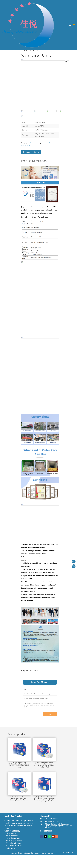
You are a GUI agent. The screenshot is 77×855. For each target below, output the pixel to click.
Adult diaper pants (14, 840)
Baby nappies (11, 833)
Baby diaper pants (13, 838)
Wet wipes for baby (14, 845)
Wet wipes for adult (14, 843)
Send (49, 714)
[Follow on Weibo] (56, 836)
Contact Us (69, 852)
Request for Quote (31, 152)
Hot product (11, 848)
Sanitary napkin (32, 143)
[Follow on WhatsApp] (49, 836)
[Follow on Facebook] (41, 836)
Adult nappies (12, 835)
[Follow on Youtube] (53, 836)
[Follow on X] (45, 836)
